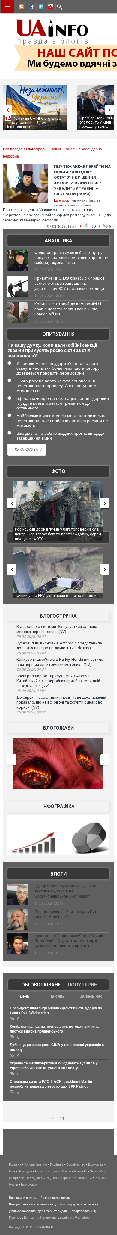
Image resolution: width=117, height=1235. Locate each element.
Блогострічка (58, 616)
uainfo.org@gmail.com (76, 1217)
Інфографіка (58, 806)
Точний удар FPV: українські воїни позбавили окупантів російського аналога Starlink (56, 598)
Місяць (58, 996)
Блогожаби (58, 728)
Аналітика (58, 240)
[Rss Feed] (20, 7)
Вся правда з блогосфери (24, 149)
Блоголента (83, 1178)
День (24, 996)
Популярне (82, 985)
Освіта (66, 1171)
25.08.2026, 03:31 (31, 712)
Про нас (15, 1217)
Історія (52, 1171)
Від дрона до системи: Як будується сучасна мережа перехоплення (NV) (56, 629)
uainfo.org (65, 1204)
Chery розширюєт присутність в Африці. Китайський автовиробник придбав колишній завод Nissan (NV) (58, 681)
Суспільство (75, 1164)
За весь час (91, 996)
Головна (15, 1164)
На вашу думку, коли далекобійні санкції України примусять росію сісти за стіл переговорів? (52, 350)
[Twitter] (40, 7)
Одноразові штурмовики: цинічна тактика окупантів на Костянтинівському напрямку (65, 891)
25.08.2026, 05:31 (31, 637)
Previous (6, 110)
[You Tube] (49, 7)
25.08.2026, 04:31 (31, 669)
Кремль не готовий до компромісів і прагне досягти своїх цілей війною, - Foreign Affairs (67, 309)
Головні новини (35, 1164)
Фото (58, 471)
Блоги (58, 874)
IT (85, 1171)
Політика (56, 1164)
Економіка (96, 1164)
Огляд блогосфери (57, 1178)
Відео (36, 1178)
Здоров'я (97, 1171)
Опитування (58, 334)
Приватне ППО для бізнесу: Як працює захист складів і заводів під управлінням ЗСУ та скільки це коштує (69, 283)
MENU (7, 6)
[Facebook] (30, 7)
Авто (77, 1171)
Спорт (13, 1178)
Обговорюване (41, 985)
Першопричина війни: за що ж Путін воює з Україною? (67, 914)
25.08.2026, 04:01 (31, 691)
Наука (39, 1171)
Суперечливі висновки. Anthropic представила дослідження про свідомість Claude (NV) (59, 645)
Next (111, 110)
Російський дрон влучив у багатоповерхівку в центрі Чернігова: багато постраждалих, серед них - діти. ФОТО (58, 534)
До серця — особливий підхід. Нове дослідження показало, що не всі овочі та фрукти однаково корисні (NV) (61, 702)
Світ (12, 1171)
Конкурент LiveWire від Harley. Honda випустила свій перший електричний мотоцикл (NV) (59, 662)
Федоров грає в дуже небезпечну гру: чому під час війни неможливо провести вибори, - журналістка (71, 257)
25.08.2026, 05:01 (31, 653)
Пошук (56, 149)
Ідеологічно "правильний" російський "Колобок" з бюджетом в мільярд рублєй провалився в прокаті (68, 940)
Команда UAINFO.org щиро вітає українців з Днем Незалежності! (33, 122)
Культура (25, 1171)
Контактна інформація (40, 1217)
